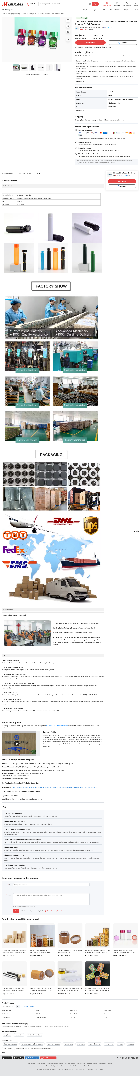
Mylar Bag (39, 1010)
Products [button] (33, 4)
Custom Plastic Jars (94, 1044)
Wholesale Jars (108, 1044)
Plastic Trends (20, 1048)
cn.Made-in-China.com (88, 1066)
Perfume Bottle (42, 787)
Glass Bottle (107, 1010)
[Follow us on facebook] (123, 1058)
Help (104, 10)
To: (11, 890)
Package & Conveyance (29, 14)
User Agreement (80, 1069)
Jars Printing (81, 1044)
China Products (41, 1063)
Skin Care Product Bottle (34, 1035)
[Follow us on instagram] (129, 1058)
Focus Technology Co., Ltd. (57, 1069)
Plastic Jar (107, 1014)
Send (16, 911)
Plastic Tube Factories (53, 1044)
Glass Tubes (84, 787)
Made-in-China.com (62, 1066)
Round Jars (130, 1044)
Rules (136, 10)
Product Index (102, 1063)
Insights (110, 1063)
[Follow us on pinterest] (134, 1058)
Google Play (18, 1058)
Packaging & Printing (14, 14)
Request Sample (107, 47)
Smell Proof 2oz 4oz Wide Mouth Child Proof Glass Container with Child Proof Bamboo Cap (41, 990)
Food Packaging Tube (57, 14)
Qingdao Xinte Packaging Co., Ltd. (90, 27)
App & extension (115, 10)
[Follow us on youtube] (132, 1058)
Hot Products (31, 1063)
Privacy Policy (99, 1069)
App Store (7, 1058)
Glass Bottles (23, 787)
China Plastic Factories (10, 1044)
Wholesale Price (81, 1063)
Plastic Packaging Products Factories (32, 1044)
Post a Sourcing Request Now (55, 911)
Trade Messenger (32, 1058)
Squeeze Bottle (19, 1035)
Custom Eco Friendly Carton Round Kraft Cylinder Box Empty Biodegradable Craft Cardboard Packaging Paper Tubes (14, 952)
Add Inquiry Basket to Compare (37, 75)
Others (106, 1017)
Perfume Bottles (6, 1010)
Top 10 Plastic (7, 1048)
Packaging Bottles (43, 14)
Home (3, 14)
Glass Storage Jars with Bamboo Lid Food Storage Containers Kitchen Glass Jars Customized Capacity (97, 952)
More (3, 1052)
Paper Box (61, 787)
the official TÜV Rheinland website (57, 726)
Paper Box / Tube (41, 1017)
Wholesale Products (70, 1063)
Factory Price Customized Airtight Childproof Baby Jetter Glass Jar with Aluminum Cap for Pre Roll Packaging (124, 952)
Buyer (94, 10)
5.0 (115, 176)
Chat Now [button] (124, 42)
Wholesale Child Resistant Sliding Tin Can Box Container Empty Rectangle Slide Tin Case (97, 990)
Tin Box (67, 787)
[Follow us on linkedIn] (137, 1058)
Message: (9, 895)
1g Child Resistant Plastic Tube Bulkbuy (39, 1048)
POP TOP (73, 1017)
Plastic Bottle (92, 787)
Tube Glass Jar (40, 1014)
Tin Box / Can (6, 1014)
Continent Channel (92, 1063)
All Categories (8, 10)
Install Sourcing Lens (49, 1058)
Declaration (90, 1069)
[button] (90, 4)
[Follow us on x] (126, 1058)
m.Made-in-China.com (74, 1066)
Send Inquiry (90, 42)
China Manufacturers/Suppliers (55, 1063)
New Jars (120, 1044)
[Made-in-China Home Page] (12, 4)
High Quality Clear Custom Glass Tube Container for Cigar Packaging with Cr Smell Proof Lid (13, 990)
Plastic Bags (32, 787)
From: (10, 885)
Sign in (136, 5)
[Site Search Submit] (95, 4)
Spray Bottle (7, 1035)
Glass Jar (16, 787)
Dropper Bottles (52, 787)
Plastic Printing (68, 1044)
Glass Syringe (74, 787)
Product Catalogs (28, 1006)
